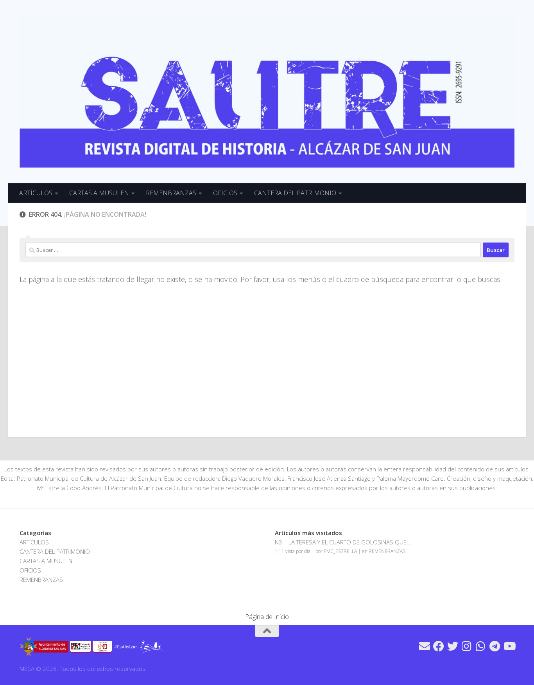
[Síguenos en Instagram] (466, 646)
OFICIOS (225, 193)
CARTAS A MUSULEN (99, 193)
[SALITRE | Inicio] (267, 92)
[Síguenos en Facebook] (438, 646)
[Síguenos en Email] (424, 646)
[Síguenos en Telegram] (494, 646)
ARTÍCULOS (35, 193)
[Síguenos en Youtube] (509, 646)
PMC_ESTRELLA (340, 551)
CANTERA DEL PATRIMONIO (295, 193)
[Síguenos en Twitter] (452, 646)
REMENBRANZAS (171, 193)
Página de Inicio (267, 616)
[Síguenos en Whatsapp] (480, 646)
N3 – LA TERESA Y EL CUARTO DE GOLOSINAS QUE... (343, 542)
